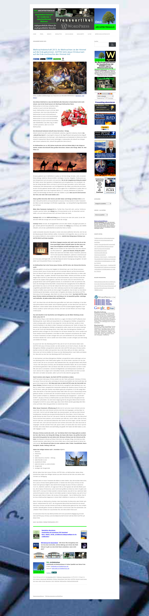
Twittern (48, 573)
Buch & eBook (69, 34)
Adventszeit (43, 579)
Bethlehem (49, 579)
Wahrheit (57, 581)
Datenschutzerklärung (38, 596)
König (43, 581)
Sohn (52, 581)
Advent (38, 579)
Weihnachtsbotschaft (72, 581)
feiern (69, 579)
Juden (40, 581)
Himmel (78, 579)
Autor (89, 34)
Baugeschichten (67, 577)
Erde (66, 579)
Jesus (37, 581)
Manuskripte (80, 34)
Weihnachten (63, 581)
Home (34, 34)
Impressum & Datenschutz (102, 34)
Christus (55, 579)
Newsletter (58, 34)
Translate (110, 98)
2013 (34, 579)
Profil (41, 34)
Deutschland (61, 579)
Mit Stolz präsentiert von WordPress (54, 596)
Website (49, 34)
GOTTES (73, 579)
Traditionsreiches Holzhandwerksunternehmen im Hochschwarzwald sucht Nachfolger (104, 240)
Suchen (96, 41)
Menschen (48, 581)
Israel (81, 579)
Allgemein (59, 577)
